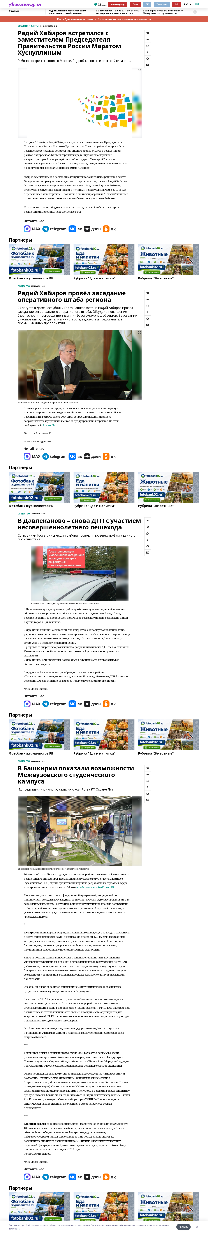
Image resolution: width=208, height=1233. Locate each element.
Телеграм (161, 4)
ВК (147, 4)
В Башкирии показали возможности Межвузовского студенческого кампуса (163, 11)
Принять (183, 1226)
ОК (176, 4)
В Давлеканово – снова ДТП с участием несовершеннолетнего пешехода (117, 11)
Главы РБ (49, 425)
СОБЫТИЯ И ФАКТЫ (28, 26)
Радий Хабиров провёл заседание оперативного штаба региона (67, 11)
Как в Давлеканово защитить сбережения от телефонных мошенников (104, 19)
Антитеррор (118, 4)
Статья (14, 11)
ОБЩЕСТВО (24, 286)
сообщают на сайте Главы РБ (95, 887)
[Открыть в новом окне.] (32, 228)
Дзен (135, 4)
